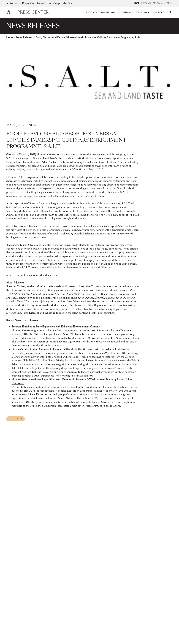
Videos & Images (144, 12)
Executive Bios (107, 12)
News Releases (125, 12)
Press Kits (91, 12)
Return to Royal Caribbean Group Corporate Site (40, 3)
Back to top (16, 418)
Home (9, 37)
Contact (159, 12)
